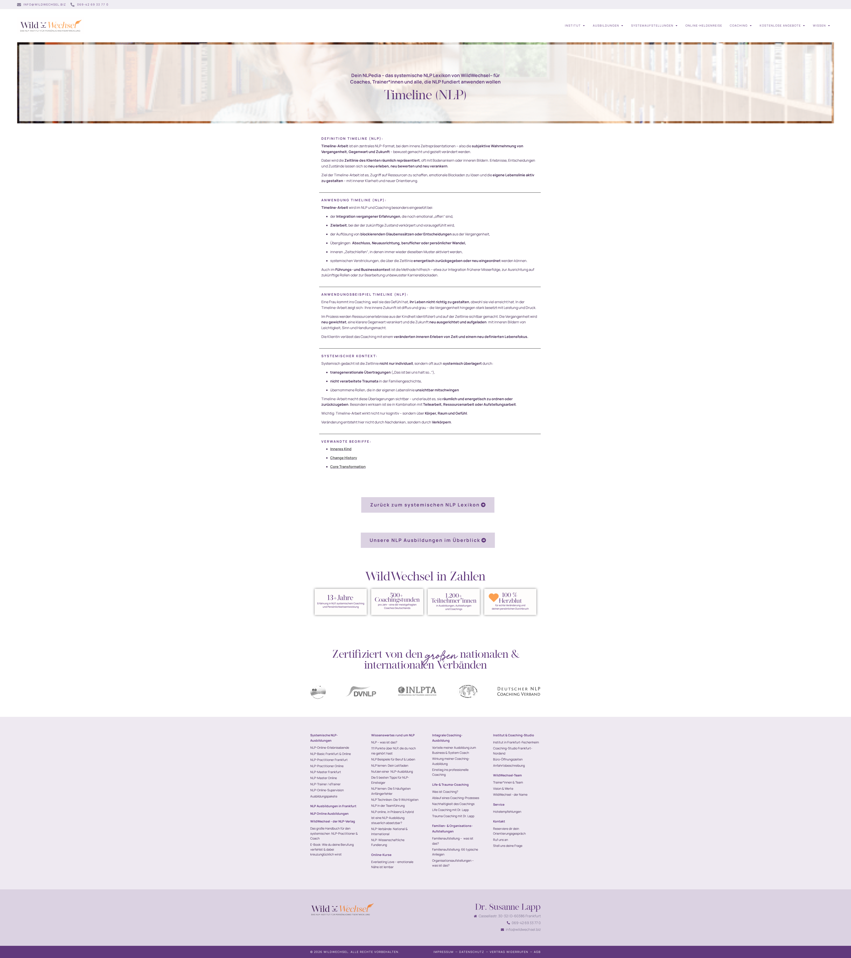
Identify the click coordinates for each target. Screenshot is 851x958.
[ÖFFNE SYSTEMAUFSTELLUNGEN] (676, 25)
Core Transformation (348, 466)
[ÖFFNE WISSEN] (829, 25)
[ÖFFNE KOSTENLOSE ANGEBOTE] (803, 25)
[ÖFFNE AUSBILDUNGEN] (622, 25)
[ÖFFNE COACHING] (750, 25)
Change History (343, 457)
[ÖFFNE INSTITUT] (583, 25)
